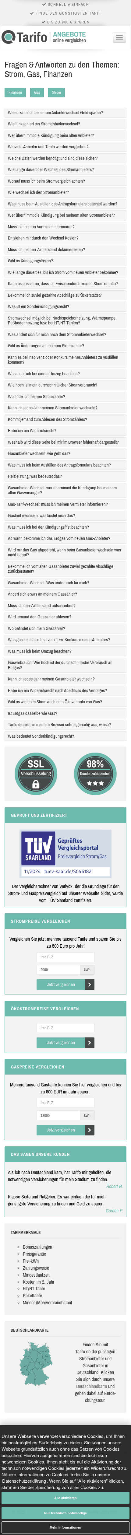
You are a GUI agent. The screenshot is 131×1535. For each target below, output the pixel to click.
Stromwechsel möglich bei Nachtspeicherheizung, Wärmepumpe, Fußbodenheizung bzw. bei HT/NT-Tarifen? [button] (62, 320)
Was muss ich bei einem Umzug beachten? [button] (44, 373)
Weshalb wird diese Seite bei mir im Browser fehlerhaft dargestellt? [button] (63, 442)
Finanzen (15, 92)
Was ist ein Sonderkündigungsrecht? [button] (38, 306)
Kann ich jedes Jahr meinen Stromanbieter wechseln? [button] (52, 407)
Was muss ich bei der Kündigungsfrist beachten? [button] (48, 527)
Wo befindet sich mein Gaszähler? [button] (36, 628)
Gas (37, 92)
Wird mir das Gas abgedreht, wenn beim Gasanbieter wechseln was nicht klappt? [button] (64, 552)
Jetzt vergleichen (61, 984)
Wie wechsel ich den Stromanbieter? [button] (38, 192)
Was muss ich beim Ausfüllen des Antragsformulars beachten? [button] (59, 464)
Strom (56, 92)
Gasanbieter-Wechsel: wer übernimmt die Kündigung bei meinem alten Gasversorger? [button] (62, 490)
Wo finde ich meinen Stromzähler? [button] (36, 396)
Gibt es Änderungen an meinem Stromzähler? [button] (46, 345)
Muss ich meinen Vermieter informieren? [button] (41, 226)
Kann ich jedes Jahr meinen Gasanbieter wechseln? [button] (51, 678)
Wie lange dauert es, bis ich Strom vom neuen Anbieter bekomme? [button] (63, 272)
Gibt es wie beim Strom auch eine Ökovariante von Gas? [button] (55, 701)
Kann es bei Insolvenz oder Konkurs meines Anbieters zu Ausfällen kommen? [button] (63, 360)
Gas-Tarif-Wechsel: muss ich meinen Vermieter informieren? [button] (58, 504)
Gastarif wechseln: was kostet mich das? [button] (41, 515)
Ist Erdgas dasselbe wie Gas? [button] (32, 713)
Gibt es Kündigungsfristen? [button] (30, 260)
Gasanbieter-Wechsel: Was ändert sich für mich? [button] (48, 582)
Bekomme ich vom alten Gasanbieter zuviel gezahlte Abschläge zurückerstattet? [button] (60, 569)
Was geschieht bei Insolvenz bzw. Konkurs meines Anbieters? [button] (59, 639)
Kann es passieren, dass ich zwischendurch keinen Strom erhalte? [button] (63, 283)
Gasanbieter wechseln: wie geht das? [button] (39, 453)
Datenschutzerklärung (24, 1480)
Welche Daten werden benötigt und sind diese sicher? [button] (53, 158)
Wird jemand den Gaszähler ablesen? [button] (39, 616)
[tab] (65, 112)
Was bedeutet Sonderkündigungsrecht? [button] (41, 736)
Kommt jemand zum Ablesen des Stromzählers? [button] (47, 419)
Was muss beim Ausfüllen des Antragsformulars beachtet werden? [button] (62, 203)
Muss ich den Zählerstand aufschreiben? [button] (42, 605)
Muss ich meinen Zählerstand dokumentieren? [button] (46, 249)
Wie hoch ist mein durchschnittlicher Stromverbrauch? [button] (52, 384)
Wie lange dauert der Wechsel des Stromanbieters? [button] (51, 169)
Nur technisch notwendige (65, 1513)
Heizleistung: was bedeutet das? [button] (35, 476)
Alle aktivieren (65, 1497)
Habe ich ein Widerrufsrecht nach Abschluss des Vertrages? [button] (57, 690)
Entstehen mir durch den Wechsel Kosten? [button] (43, 237)
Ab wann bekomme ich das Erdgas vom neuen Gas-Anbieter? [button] (59, 538)
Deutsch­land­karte (91, 1386)
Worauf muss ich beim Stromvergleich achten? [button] (46, 181)
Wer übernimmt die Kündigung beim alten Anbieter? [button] (51, 135)
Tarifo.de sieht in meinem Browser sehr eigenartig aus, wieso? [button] (59, 724)
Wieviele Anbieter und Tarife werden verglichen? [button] (48, 146)
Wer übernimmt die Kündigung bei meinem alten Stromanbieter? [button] (61, 215)
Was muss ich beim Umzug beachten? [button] (40, 651)
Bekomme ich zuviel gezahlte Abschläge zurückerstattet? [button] (55, 295)
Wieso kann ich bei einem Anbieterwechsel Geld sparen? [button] (55, 112)
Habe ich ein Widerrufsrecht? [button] (32, 430)
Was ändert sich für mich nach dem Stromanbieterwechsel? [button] (57, 334)
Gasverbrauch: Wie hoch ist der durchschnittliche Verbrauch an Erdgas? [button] (60, 665)
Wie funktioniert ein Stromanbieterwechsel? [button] (44, 123)
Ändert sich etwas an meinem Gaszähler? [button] (42, 593)
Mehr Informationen (65, 1527)
